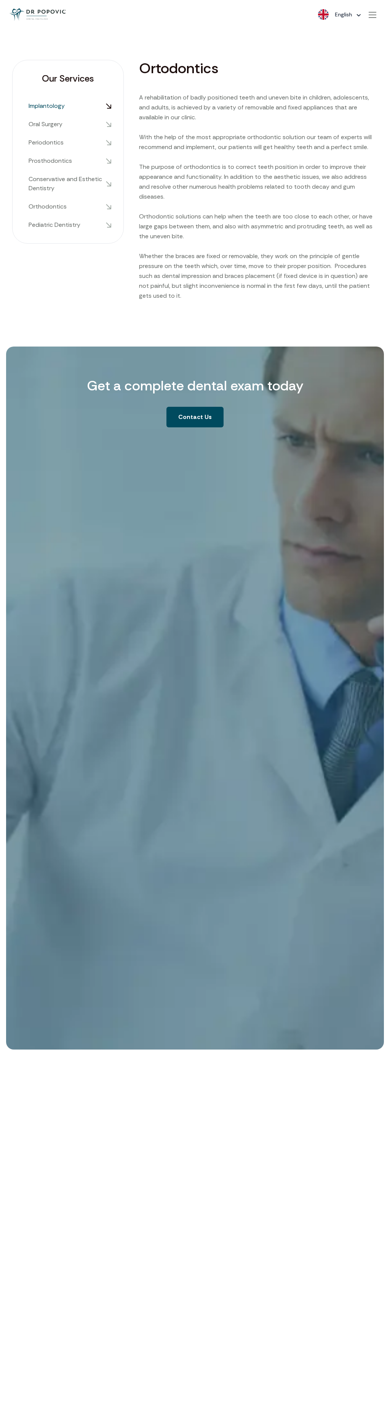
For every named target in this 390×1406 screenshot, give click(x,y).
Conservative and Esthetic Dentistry (65, 183)
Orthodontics (48, 206)
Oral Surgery (45, 124)
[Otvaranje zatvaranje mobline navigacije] (372, 14)
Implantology (47, 106)
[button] (195, 417)
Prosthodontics (50, 161)
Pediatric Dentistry (54, 225)
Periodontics (46, 142)
